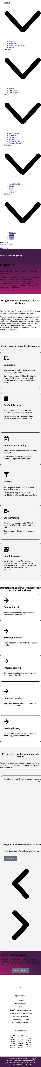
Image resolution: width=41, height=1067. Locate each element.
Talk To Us (4, 242)
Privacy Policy (20, 1004)
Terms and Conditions (20, 1019)
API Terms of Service (20, 1016)
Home (2, 256)
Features (9, 256)
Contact (21, 1000)
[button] (20, 884)
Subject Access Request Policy (20, 1013)
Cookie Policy (20, 1007)
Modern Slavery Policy (20, 1023)
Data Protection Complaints (20, 1010)
